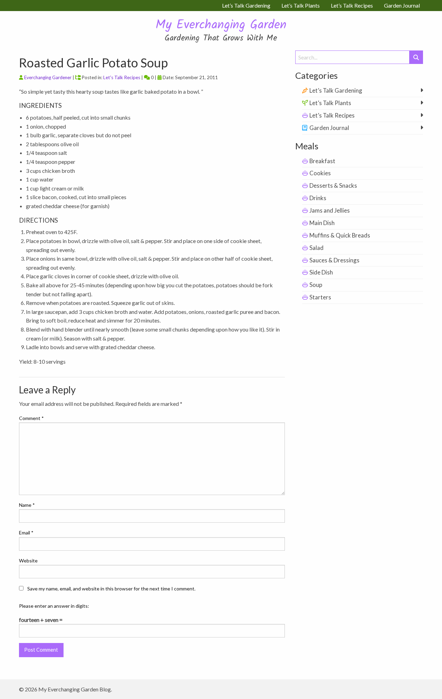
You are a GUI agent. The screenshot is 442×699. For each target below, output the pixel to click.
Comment (31, 418)
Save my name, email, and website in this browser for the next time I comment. (111, 588)
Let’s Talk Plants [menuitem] (300, 5)
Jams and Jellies (329, 210)
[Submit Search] (416, 57)
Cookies (320, 173)
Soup (315, 284)
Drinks (317, 198)
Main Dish (322, 222)
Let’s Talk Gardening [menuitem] (246, 5)
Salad (316, 247)
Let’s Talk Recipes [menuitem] (352, 5)
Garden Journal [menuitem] (402, 5)
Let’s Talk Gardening (335, 90)
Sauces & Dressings (334, 260)
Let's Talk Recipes (121, 77)
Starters (320, 297)
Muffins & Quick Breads (339, 235)
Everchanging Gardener (47, 77)
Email (26, 532)
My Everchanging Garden (221, 25)
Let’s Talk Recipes (332, 115)
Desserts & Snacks (333, 185)
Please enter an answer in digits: (54, 606)
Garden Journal (329, 127)
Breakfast (322, 161)
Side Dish (321, 272)
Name (27, 505)
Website (28, 560)
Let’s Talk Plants (330, 102)
